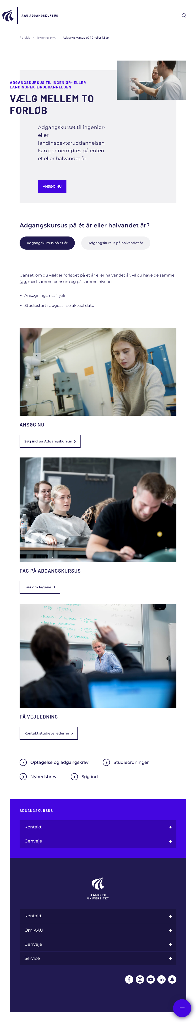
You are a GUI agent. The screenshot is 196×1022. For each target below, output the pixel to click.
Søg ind (90, 776)
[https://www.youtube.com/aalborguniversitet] (151, 979)
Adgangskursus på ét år (47, 243)
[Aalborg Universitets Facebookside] (129, 979)
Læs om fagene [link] (37, 587)
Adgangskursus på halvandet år (115, 243)
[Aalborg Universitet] (8, 15)
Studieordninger (131, 762)
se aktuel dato (80, 305)
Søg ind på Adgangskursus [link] (48, 441)
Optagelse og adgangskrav (59, 762)
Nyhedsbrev (43, 776)
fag (23, 281)
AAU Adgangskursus (40, 15)
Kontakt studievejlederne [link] (46, 733)
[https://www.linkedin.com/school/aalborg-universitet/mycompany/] (161, 979)
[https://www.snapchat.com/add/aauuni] (172, 979)
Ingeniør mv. (46, 37)
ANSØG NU (52, 186)
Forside (25, 37)
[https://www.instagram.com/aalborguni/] (140, 979)
